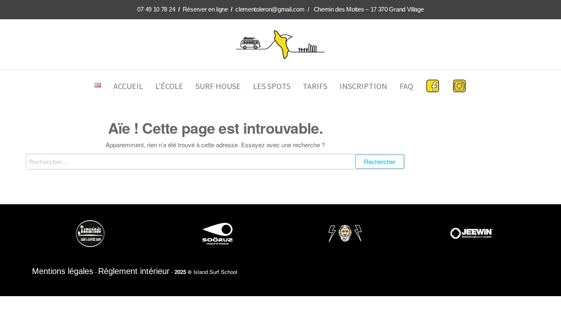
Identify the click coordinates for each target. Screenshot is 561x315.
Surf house (218, 86)
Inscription (363, 86)
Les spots (271, 86)
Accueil (128, 86)
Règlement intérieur (134, 271)
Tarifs (315, 86)
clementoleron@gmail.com (269, 9)
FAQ (406, 86)
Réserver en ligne (205, 9)
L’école (169, 86)
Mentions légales (62, 271)
